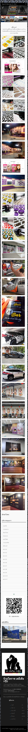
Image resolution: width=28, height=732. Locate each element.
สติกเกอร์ (5, 546)
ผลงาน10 (5, 576)
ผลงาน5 (5, 559)
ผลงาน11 (5, 579)
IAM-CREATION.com (21, 729)
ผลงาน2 (5, 549)
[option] (14, 514)
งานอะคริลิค (6, 542)
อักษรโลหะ (5, 532)
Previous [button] (12, 514)
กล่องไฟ (5, 526)
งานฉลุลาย (5, 529)
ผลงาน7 (5, 566)
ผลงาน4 (5, 556)
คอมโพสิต (5, 539)
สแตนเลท (5, 536)
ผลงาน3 (5, 552)
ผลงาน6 (5, 562)
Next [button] (26, 514)
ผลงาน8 (5, 569)
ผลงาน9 (5, 572)
